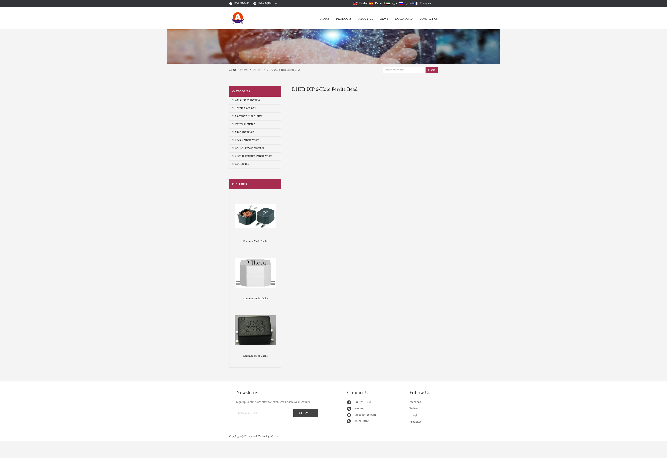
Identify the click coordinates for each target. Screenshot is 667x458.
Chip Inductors (244, 131)
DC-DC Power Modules (249, 147)
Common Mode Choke (255, 241)
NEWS (384, 18)
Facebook (415, 402)
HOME (324, 18)
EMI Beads (242, 163)
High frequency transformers (253, 155)
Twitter (413, 408)
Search (431, 70)
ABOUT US (366, 18)
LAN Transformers (247, 139)
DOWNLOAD (404, 18)
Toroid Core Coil (245, 108)
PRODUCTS (344, 18)
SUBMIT (305, 413)
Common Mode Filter (248, 115)
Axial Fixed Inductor (248, 100)
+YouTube (415, 421)
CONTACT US (428, 18)
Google (413, 415)
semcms (359, 408)
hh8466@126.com (267, 3)
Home (232, 70)
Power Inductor (245, 123)
